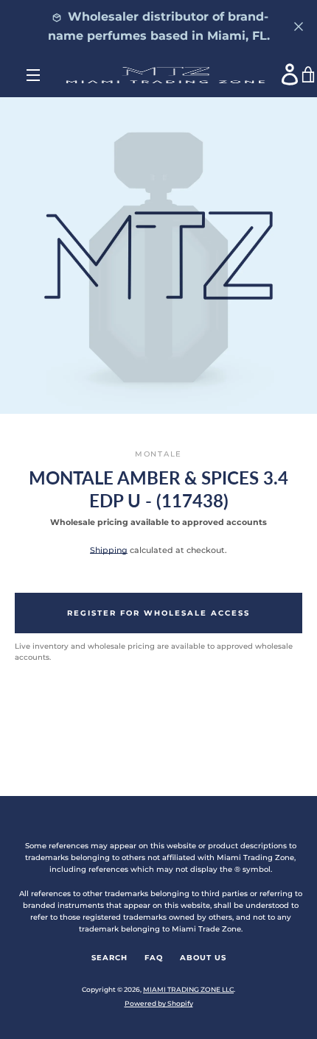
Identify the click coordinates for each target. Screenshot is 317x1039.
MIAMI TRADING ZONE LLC (188, 989)
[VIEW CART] (309, 75)
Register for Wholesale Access (158, 613)
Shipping (109, 550)
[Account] (290, 74)
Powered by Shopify (159, 1003)
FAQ (153, 958)
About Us (203, 958)
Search (109, 958)
